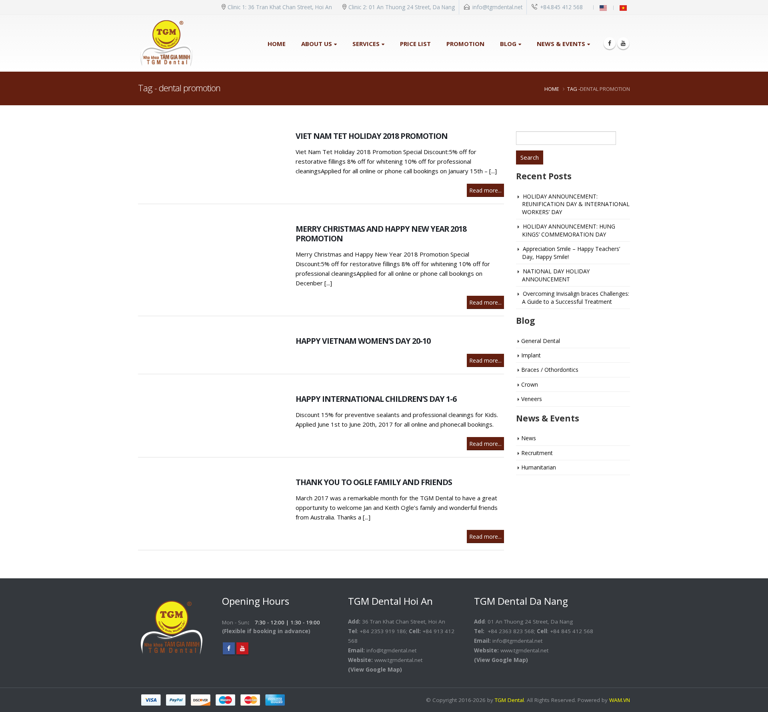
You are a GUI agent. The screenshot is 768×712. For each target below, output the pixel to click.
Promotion (465, 44)
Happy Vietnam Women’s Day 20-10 (363, 340)
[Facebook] (610, 43)
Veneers (531, 399)
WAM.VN (619, 700)
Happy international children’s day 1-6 (376, 398)
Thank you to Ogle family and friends (374, 482)
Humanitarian (538, 467)
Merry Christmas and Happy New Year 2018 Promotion (381, 233)
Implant (531, 355)
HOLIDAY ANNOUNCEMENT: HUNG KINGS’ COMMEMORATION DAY (568, 230)
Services (366, 44)
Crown (529, 384)
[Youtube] (623, 43)
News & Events (561, 44)
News (528, 438)
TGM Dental (509, 700)
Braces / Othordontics (549, 369)
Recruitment (537, 453)
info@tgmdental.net (497, 7)
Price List (415, 44)
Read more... (485, 190)
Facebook (229, 648)
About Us (316, 44)
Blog (508, 44)
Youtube (242, 648)
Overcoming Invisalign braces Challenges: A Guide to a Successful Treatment (575, 297)
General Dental (540, 341)
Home (277, 44)
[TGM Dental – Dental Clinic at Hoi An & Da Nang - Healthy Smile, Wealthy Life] (166, 43)
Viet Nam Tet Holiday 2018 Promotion (372, 135)
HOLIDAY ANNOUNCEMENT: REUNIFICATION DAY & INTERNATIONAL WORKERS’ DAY (576, 204)
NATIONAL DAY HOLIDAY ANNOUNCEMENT (556, 275)
